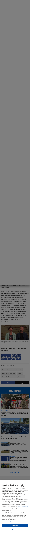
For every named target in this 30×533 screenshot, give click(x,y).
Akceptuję (15, 525)
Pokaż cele (15, 530)
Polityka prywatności (22, 506)
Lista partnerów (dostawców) (9, 521)
